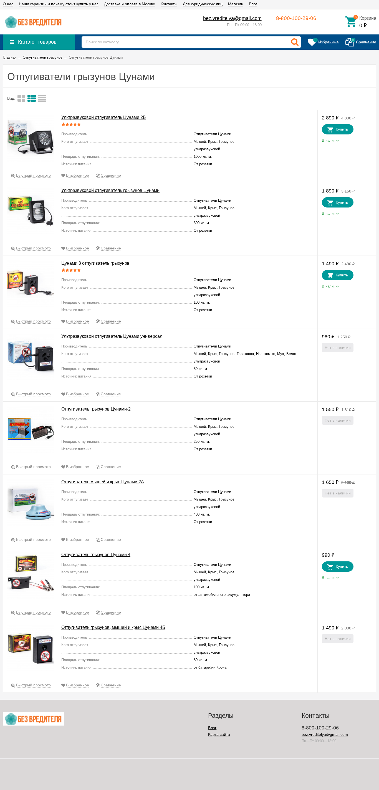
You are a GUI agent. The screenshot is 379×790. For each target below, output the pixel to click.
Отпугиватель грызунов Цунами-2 (96, 409)
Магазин (235, 4)
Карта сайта (219, 734)
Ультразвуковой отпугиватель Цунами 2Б (103, 117)
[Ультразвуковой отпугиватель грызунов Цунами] (30, 211)
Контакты (169, 4)
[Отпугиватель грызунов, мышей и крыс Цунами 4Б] (30, 648)
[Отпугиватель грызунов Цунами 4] (30, 576)
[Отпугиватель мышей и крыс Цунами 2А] (30, 503)
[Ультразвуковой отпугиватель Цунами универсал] (30, 357)
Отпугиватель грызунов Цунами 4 (95, 554)
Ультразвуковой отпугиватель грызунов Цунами (110, 190)
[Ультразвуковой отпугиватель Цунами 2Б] (30, 139)
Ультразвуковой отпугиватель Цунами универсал (111, 336)
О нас (8, 4)
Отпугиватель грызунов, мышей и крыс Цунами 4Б (113, 627)
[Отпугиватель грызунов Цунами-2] (30, 430)
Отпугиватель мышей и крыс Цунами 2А (102, 481)
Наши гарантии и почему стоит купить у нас (58, 4)
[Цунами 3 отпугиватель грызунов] (30, 284)
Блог (253, 4)
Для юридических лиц (203, 4)
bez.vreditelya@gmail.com (232, 18)
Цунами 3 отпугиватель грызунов (95, 263)
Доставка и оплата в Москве (129, 4)
